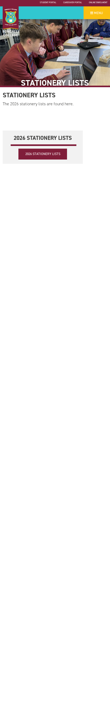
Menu (98, 13)
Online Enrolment (98, 2)
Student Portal (48, 2)
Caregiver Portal (72, 2)
